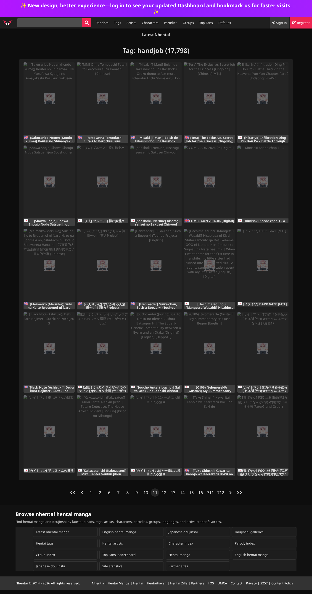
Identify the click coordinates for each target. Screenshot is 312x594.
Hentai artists (112, 543)
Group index (45, 554)
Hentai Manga (119, 583)
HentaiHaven (157, 583)
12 (164, 492)
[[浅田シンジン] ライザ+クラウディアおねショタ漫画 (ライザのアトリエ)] (102, 348)
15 (191, 492)
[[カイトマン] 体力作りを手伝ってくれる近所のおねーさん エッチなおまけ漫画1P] (262, 348)
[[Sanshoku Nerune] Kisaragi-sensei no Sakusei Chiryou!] (156, 181)
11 (155, 492)
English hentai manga (119, 532)
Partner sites (178, 566)
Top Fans (206, 23)
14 (182, 492)
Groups (188, 23)
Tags (117, 23)
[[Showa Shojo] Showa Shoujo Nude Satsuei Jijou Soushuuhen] (49, 181)
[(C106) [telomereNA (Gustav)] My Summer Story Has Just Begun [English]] (209, 348)
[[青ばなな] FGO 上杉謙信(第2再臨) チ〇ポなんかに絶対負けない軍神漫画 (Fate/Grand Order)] (262, 431)
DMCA (222, 583)
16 (200, 492)
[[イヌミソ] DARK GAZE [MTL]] (262, 265)
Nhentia (98, 583)
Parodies (170, 23)
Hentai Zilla (179, 583)
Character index (181, 543)
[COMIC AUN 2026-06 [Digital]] (209, 181)
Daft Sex (224, 23)
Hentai (138, 583)
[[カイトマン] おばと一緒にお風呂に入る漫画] (156, 431)
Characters (150, 23)
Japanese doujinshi (183, 532)
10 (145, 492)
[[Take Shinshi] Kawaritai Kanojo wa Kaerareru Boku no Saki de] (209, 431)
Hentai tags (44, 543)
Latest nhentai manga (52, 532)
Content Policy (282, 583)
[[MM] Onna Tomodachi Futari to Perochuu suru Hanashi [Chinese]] (102, 98)
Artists (131, 23)
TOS (211, 583)
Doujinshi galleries (249, 532)
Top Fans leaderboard (119, 554)
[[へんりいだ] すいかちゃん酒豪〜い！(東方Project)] (102, 265)
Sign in (281, 23)
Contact (236, 583)
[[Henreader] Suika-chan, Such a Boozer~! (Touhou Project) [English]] (156, 265)
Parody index (245, 543)
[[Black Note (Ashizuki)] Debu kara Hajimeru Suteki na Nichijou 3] (49, 348)
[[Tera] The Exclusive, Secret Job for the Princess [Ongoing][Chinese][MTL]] (209, 98)
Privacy (251, 583)
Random (102, 23)
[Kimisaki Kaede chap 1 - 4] (262, 181)
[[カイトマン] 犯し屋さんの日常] (49, 431)
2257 (264, 583)
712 (220, 492)
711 (210, 492)
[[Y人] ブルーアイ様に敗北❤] (102, 181)
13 (173, 492)
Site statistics (112, 566)
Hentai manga (179, 554)
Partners (197, 583)
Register (303, 23)
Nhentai (22, 583)
